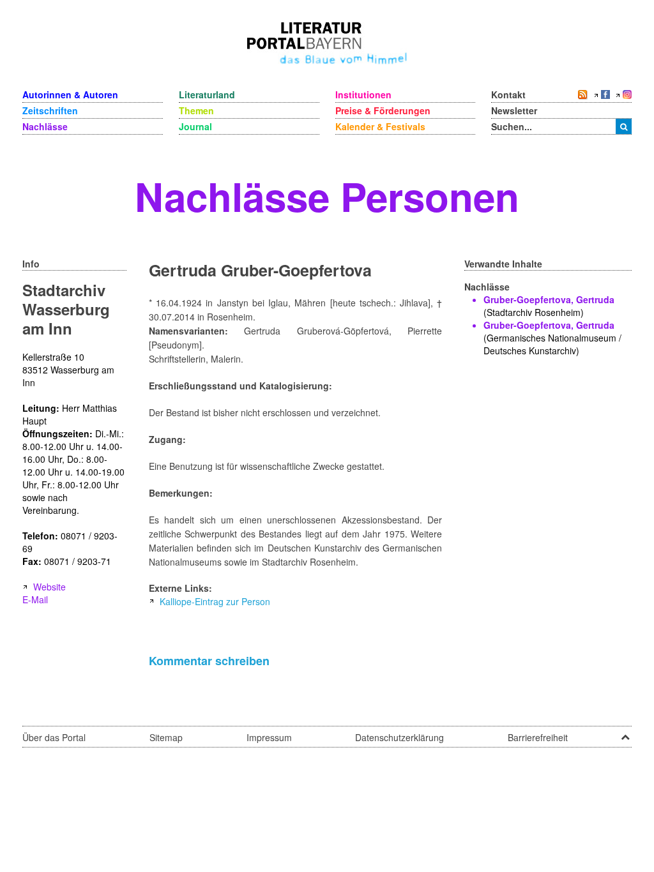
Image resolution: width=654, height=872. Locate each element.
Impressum (269, 737)
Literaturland (207, 94)
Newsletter (514, 110)
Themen (196, 110)
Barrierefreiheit (538, 737)
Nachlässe (45, 126)
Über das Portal (54, 737)
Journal (195, 126)
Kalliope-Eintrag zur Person (215, 601)
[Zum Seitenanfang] (625, 732)
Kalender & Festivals (380, 126)
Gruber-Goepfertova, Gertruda (548, 299)
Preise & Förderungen (382, 110)
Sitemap (166, 737)
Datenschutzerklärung (399, 737)
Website (49, 586)
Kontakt (508, 94)
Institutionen (363, 94)
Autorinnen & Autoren (70, 94)
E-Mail (35, 599)
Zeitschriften (50, 110)
